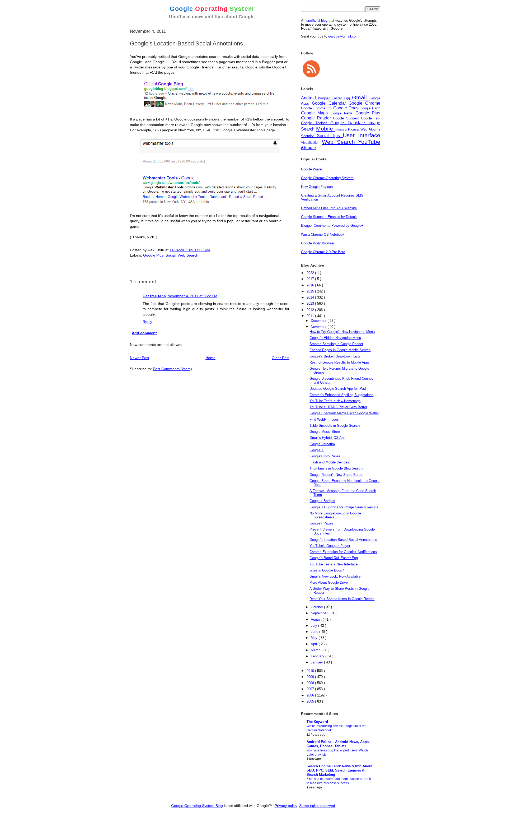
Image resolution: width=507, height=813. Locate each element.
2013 (311, 303)
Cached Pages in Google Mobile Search (339, 350)
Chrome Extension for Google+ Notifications (343, 552)
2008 (311, 683)
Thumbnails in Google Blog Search (336, 468)
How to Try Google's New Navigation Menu (342, 332)
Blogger (325, 98)
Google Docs (346, 108)
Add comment (144, 333)
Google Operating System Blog (197, 805)
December (319, 321)
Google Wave (311, 169)
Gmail (360, 97)
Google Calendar (330, 103)
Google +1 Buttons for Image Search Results (343, 507)
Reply (147, 321)
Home (210, 358)
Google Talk (370, 118)
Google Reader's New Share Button (336, 475)
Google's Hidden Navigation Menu (335, 338)
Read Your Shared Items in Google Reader (341, 599)
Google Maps (316, 113)
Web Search (188, 255)
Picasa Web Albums (364, 129)
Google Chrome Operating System (327, 178)
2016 (311, 285)
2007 (311, 689)
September (319, 613)
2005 (311, 701)
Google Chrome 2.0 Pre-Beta (323, 252)
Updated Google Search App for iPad (337, 389)
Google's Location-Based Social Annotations (343, 540)
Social (171, 255)
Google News (343, 113)
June (315, 632)
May (314, 638)
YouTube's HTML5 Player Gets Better (338, 407)
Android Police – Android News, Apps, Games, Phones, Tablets (338, 744)
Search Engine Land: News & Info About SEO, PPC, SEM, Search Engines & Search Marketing (339, 770)
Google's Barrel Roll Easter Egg (333, 558)
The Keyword (317, 722)
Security (309, 136)
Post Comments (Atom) (172, 369)
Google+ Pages (321, 523)
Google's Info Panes (324, 456)
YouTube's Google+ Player (329, 546)
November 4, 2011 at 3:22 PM (192, 296)
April (315, 644)
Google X (316, 450)
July (314, 626)
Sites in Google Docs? (326, 570)
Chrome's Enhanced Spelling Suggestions (341, 395)
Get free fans (154, 296)
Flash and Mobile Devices (329, 462)
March (316, 650)
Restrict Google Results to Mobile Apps (339, 362)
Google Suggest (347, 118)
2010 (311, 671)
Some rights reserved (317, 805)
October (317, 607)
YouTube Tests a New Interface (333, 564)
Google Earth (370, 108)
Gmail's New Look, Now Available (334, 576)
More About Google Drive (328, 582)
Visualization (311, 142)
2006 (311, 695)
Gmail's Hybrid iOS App (327, 438)
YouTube (369, 142)
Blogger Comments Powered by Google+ (332, 225)
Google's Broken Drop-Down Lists (335, 356)
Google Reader (317, 118)
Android (309, 98)
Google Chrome (364, 103)
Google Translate (349, 122)
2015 (311, 291)
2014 (311, 297)
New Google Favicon (317, 187)
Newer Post (139, 358)
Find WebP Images (324, 419)
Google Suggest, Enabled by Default (329, 217)
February (318, 656)
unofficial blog (317, 20)
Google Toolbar (315, 123)
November (319, 327)
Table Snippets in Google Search (334, 426)
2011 (311, 316)
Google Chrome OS (317, 108)
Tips (337, 135)
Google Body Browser (317, 243)
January (317, 662)
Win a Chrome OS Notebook (322, 234)
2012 (311, 310)
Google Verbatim (322, 444)
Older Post (280, 358)
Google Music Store (324, 432)
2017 (311, 279)
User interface (361, 135)
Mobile (325, 129)
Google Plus (153, 255)
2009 (311, 677)
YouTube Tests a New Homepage (334, 401)
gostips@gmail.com (343, 36)
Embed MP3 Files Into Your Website (329, 208)
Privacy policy (286, 805)
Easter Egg (342, 98)
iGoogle (308, 147)
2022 (311, 273)
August (317, 619)
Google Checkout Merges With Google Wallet (344, 413)
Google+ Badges (322, 501)
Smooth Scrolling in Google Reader (336, 344)
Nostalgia (341, 129)
